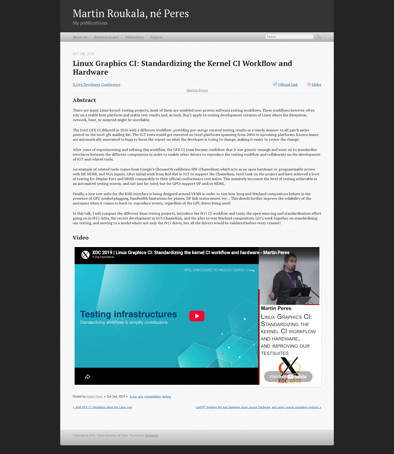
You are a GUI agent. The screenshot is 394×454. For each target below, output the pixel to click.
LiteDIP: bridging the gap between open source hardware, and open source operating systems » (258, 407)
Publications (134, 37)
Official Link (288, 84)
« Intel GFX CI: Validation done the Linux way (102, 407)
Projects (156, 37)
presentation (152, 396)
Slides (316, 84)
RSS (318, 37)
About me (80, 37)
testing (166, 396)
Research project (106, 37)
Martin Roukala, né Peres (131, 13)
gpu (140, 396)
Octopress (151, 435)
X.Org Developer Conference (96, 84)
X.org (133, 396)
